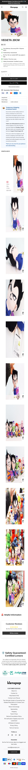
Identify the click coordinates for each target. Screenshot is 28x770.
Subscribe (14, 752)
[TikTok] (19, 735)
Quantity (4, 71)
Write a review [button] (14, 633)
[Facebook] (8, 735)
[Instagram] (12, 735)
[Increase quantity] (8, 75)
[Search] (22, 7)
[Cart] (26, 7)
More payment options (14, 86)
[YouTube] (16, 735)
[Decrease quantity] (3, 75)
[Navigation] (1, 7)
